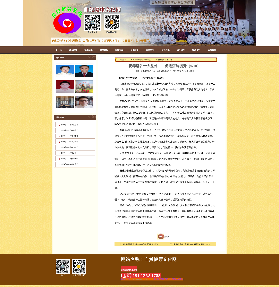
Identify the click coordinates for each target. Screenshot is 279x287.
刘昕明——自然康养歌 (69, 159)
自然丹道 (165, 50)
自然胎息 (150, 50)
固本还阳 (181, 50)
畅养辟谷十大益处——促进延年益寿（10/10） (193, 244)
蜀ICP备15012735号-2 (141, 279)
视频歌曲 (212, 50)
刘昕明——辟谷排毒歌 (69, 136)
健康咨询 (196, 50)
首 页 (59, 50)
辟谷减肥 (73, 50)
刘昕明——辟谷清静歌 (69, 147)
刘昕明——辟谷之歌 (68, 153)
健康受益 (104, 50)
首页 (132, 60)
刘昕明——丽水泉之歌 (69, 125)
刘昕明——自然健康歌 (69, 164)
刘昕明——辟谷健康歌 (69, 130)
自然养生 (119, 50)
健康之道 (88, 50)
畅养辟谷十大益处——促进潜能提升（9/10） (155, 60)
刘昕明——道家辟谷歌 (69, 142)
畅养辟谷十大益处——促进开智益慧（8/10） (143, 244)
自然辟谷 (135, 50)
